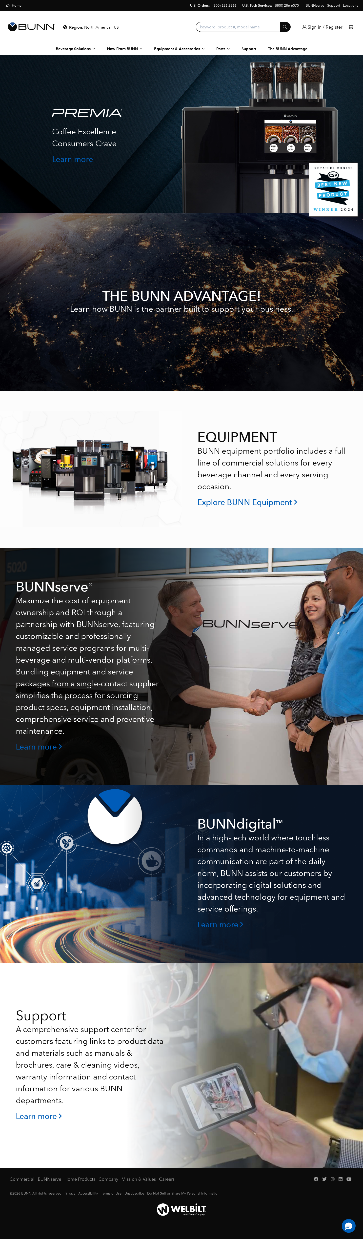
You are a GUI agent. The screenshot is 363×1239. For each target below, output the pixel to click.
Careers (167, 1179)
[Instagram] (333, 1179)
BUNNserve (49, 1179)
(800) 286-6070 (287, 5)
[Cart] (350, 27)
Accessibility (88, 1193)
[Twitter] (324, 1179)
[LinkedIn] (341, 1179)
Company (108, 1179)
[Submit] (285, 27)
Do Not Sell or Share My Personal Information (183, 1193)
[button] (349, 1226)
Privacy (69, 1193)
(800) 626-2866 (224, 5)
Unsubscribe (134, 1193)
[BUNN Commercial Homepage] (31, 27)
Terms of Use (111, 1193)
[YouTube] (348, 1179)
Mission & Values (138, 1179)
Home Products (79, 1179)
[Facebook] (316, 1179)
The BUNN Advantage (287, 48)
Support (249, 48)
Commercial (22, 1179)
